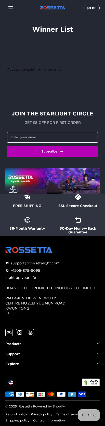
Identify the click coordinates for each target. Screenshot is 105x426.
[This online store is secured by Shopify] (91, 382)
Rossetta (25, 406)
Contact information (49, 420)
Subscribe (49, 151)
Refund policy (16, 414)
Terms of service (68, 414)
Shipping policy (17, 420)
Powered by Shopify (49, 406)
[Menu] (10, 8)
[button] (91, 8)
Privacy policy (41, 414)
